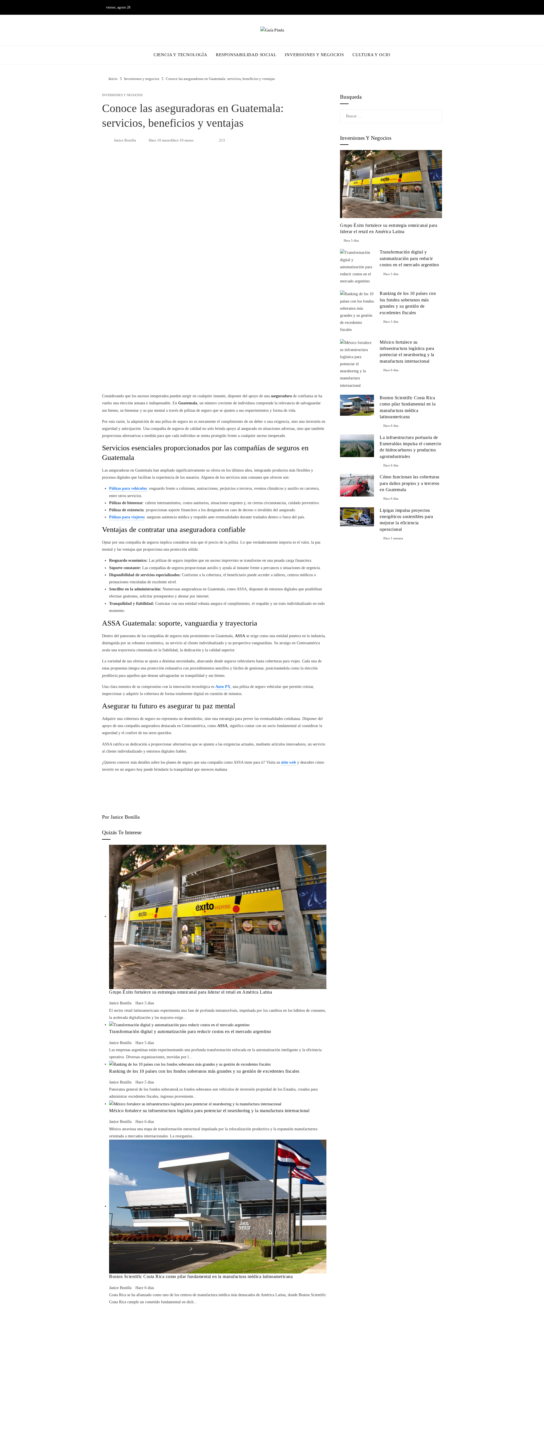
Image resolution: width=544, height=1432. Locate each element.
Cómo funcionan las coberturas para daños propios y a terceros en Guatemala (409, 483)
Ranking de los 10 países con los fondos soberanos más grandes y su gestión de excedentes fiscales (204, 1071)
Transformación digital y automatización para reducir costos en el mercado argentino (190, 1031)
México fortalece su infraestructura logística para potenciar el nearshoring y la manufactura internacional (209, 1110)
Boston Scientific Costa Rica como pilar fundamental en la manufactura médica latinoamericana (201, 1276)
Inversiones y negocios (122, 95)
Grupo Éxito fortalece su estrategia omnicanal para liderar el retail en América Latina (190, 992)
